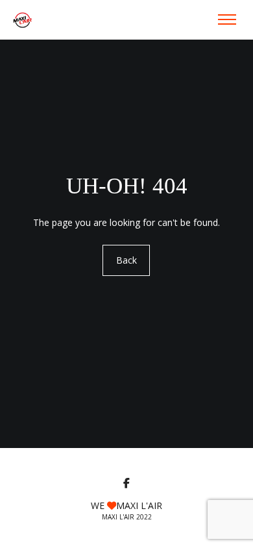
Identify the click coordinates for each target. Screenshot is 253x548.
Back (126, 260)
